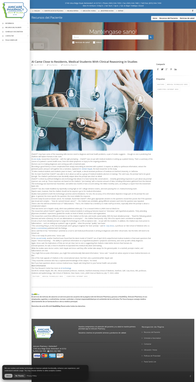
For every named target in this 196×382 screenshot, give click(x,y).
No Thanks (19, 376)
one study (37, 159)
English (37, 11)
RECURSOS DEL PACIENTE (13, 27)
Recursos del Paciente (168, 18)
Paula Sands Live (149, 362)
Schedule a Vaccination (152, 338)
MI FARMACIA (9, 23)
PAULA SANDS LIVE (11, 40)
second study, (41, 238)
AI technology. (66, 268)
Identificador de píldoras (53, 11)
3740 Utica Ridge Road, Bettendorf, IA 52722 (83, 3)
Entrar (120, 11)
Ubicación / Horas (89, 11)
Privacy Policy (32, 376)
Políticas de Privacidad (151, 356)
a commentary (41, 228)
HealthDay (56, 306)
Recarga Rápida (72, 11)
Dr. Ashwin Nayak (85, 169)
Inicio (155, 18)
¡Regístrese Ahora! (107, 11)
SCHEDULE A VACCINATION (14, 32)
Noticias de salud (82, 42)
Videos (99, 42)
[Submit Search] (151, 37)
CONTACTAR (9, 36)
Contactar (147, 344)
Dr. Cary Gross (108, 226)
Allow (8, 376)
